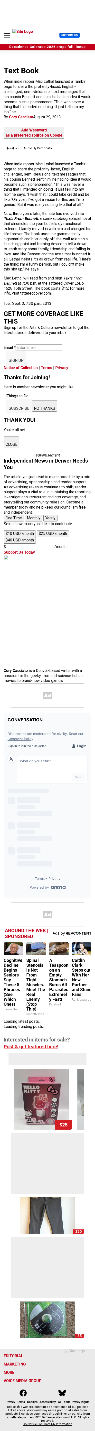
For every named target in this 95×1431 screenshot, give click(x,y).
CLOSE (11, 444)
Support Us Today (19, 552)
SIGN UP (16, 360)
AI (59, 1402)
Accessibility (47, 1402)
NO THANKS (44, 408)
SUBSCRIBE (19, 408)
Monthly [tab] (33, 518)
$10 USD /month (20, 533)
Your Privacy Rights (76, 1402)
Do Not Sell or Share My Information (47, 1424)
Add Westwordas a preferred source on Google (34, 133)
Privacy (61, 367)
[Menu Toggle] (7, 35)
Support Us (69, 35)
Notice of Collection (21, 367)
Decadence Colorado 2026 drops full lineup (47, 47)
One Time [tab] (14, 518)
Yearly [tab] (50, 518)
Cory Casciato (21, 117)
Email (10, 347)
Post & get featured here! (31, 1047)
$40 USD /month (20, 540)
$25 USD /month (53, 533)
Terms (46, 367)
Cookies (32, 1402)
